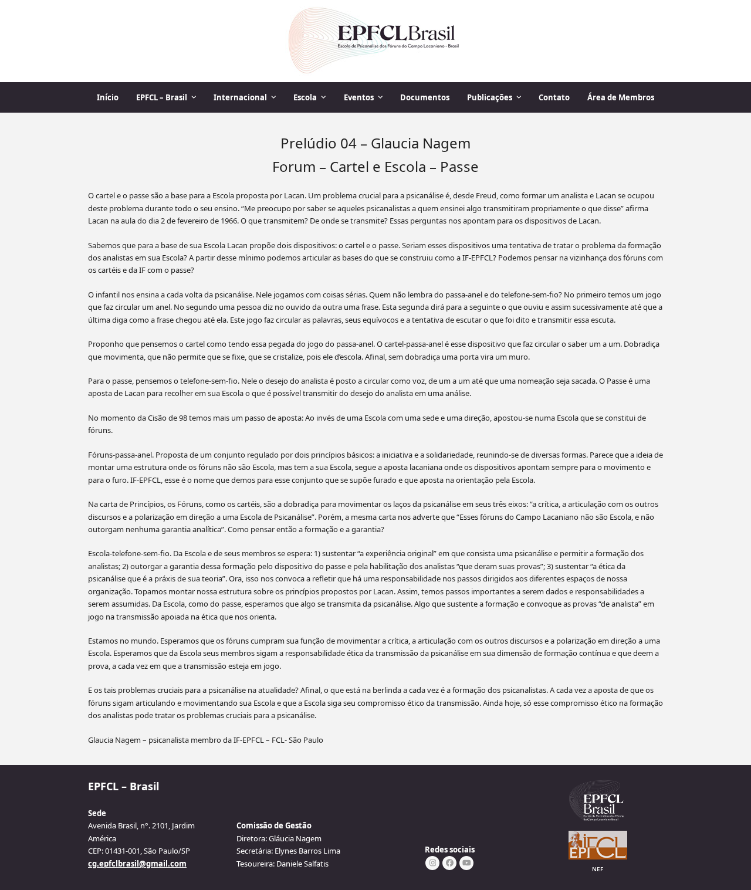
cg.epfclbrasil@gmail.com (137, 863)
